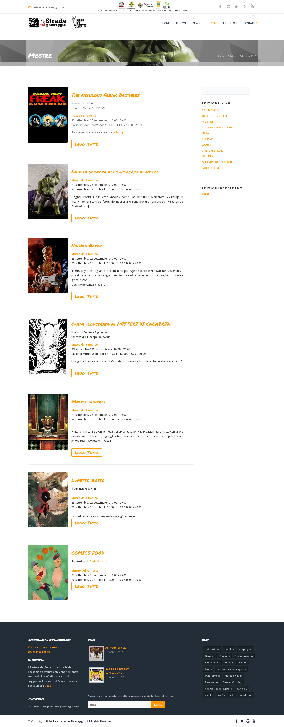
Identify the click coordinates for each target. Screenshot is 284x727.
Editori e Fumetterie (217, 127)
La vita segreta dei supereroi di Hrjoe (115, 171)
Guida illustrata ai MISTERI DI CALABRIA (120, 323)
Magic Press (212, 675)
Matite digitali (88, 401)
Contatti (249, 23)
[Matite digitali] (48, 422)
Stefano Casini (226, 695)
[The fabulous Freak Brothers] (48, 115)
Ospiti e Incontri (214, 116)
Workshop (246, 695)
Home (166, 23)
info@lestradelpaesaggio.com (60, 706)
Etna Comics (212, 662)
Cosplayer (245, 649)
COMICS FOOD (87, 552)
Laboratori (210, 168)
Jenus (208, 669)
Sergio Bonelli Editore (218, 688)
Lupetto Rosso (88, 480)
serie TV (242, 688)
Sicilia (209, 695)
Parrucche (211, 682)
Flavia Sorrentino (99, 561)
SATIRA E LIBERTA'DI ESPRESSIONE (117, 671)
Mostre (207, 121)
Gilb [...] (118, 132)
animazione (212, 649)
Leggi (205, 193)
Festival (181, 23)
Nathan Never (86, 245)
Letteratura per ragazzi (231, 669)
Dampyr (210, 656)
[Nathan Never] (48, 265)
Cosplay (207, 139)
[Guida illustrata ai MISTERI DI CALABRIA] (48, 347)
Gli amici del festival (217, 162)
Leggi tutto (87, 144)
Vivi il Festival (212, 150)
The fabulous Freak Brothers (105, 95)
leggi (49, 685)
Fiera (205, 133)
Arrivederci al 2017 (117, 647)
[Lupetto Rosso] (48, 499)
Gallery (207, 156)
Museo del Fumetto (83, 115)
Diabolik (225, 656)
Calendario (210, 110)
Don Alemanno (244, 656)
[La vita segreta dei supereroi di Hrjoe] (48, 191)
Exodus (229, 662)
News (196, 23)
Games (206, 145)
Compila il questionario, (42, 647)
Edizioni (212, 23)
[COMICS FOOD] (48, 572)
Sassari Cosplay (232, 682)
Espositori (230, 23)
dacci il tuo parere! (39, 652)
